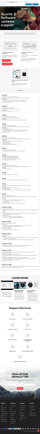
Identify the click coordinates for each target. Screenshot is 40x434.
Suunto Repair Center (4, 413)
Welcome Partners (23, 417)
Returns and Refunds (33, 415)
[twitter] (28, 429)
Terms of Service (32, 409)
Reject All (35, 4)
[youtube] (30, 429)
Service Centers (3, 415)
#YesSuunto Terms (33, 413)
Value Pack (22, 415)
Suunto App (3, 417)
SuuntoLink (8, 296)
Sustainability (12, 419)
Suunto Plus (22, 409)
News (11, 407)
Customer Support (4, 419)
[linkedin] (35, 429)
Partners (21, 419)
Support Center (3, 407)
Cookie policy (11, 2)
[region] (20, 3)
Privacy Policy (32, 407)
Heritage (11, 415)
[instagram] (23, 429)
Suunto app (19, 85)
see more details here (16, 111)
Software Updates (4, 411)
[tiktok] (33, 429)
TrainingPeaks (22, 413)
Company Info (12, 413)
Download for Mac (6, 60)
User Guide (3, 409)
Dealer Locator (22, 407)
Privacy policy (15, 2)
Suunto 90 (12, 423)
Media (11, 417)
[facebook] (25, 429)
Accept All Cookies (28, 4)
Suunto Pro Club (13, 411)
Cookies (31, 411)
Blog (11, 409)
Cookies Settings (3, 4)
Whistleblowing (13, 421)
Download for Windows (7, 63)
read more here (24, 246)
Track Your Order (4, 421)
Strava (21, 411)
